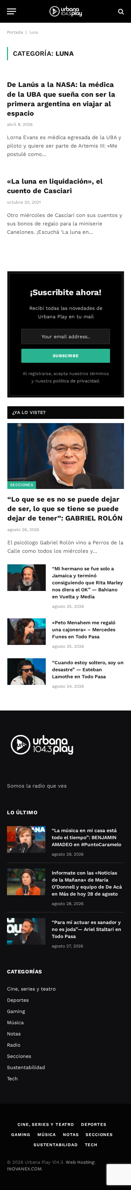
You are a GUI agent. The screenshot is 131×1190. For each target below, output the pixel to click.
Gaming (16, 1011)
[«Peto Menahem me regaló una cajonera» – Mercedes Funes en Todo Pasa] (26, 631)
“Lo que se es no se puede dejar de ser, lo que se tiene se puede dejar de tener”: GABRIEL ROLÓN (65, 508)
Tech (12, 1078)
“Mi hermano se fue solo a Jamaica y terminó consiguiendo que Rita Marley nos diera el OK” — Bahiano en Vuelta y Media (87, 582)
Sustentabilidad (26, 1067)
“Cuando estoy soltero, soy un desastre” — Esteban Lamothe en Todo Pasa (88, 669)
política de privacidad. (76, 380)
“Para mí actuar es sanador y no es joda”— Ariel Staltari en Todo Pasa (86, 929)
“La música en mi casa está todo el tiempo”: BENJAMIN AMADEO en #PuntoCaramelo (86, 837)
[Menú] (11, 11)
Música (15, 1022)
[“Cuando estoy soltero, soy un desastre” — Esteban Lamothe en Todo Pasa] (26, 671)
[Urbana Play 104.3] (66, 11)
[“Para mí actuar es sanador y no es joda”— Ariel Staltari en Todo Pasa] (26, 931)
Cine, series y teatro (31, 989)
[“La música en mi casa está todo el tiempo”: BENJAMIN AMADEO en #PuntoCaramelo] (26, 839)
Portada (15, 32)
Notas (14, 1033)
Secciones (21, 485)
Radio (13, 1045)
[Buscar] (120, 11)
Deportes (18, 1000)
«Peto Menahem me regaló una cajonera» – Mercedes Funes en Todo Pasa (83, 629)
